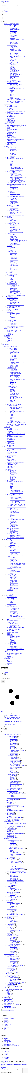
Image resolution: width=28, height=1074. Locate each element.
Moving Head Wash (15, 52)
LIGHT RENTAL (11, 45)
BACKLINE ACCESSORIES (14, 817)
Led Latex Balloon (14, 178)
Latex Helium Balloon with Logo (18, 177)
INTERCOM (10, 144)
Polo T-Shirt (13, 220)
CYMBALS (10, 109)
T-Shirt (11, 219)
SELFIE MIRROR (11, 142)
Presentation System (15, 29)
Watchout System (14, 71)
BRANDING (10, 157)
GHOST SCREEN (11, 137)
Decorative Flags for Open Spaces (18, 240)
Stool (11, 164)
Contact (6, 1053)
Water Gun (12, 213)
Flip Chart (12, 156)
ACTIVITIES (7, 296)
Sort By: (3, 713)
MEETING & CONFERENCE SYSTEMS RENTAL (14, 82)
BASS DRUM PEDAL (13, 107)
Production (6, 1021)
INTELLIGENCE (14, 302)
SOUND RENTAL (12, 25)
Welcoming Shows (14, 285)
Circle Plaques (13, 258)
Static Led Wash (14, 53)
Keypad (12, 87)
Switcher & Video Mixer (16, 74)
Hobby (11, 271)
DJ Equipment (13, 31)
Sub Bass (12, 36)
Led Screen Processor (15, 788)
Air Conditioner (14, 208)
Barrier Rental (13, 201)
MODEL (9, 333)
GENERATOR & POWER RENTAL (16, 101)
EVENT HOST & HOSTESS (14, 330)
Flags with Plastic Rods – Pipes (17, 241)
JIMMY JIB (10, 133)
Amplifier (12, 38)
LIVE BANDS (10, 275)
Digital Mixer (13, 26)
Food (11, 268)
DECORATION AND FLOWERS (15, 158)
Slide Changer (13, 73)
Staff (5, 1028)
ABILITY (12, 303)
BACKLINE (7, 104)
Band (11, 279)
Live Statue (13, 286)
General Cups (13, 253)
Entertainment (7, 1024)
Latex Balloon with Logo (16, 175)
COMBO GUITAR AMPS (13, 819)
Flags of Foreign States (15, 244)
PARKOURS (10, 299)
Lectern (12, 151)
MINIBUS (9, 340)
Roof (11, 95)
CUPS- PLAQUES (11, 251)
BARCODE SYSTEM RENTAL (15, 326)
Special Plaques (14, 260)
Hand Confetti (13, 230)
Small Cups (13, 254)
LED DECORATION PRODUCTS (16, 182)
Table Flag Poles (14, 239)
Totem (11, 92)
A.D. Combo (7, 1040)
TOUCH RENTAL (12, 320)
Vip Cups (12, 255)
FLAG (8, 233)
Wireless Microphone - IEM (17, 750)
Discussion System (14, 85)
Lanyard (12, 264)
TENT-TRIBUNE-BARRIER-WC (15, 196)
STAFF (5, 329)
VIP (8, 341)
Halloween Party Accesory (16, 232)
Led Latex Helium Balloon (16, 180)
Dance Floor (13, 149)
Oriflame (6, 1038)
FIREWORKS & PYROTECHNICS (16, 99)
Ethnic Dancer (13, 288)
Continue (9, 1072)
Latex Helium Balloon (15, 174)
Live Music (13, 277)
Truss (11, 91)
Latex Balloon (13, 173)
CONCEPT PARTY (12, 274)
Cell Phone (12, 317)
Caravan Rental (14, 202)
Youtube (6, 1058)
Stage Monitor (13, 33)
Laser (11, 57)
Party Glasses (13, 225)
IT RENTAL (10, 312)
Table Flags (13, 236)
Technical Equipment (9, 1018)
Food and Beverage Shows (16, 293)
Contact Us (6, 11)
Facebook (6, 1056)
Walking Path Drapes (15, 167)
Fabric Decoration (14, 189)
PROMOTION (7, 216)
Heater (11, 206)
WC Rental (12, 203)
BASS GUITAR (11, 116)
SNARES (9, 108)
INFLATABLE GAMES (13, 309)
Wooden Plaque (14, 262)
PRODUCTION (8, 123)
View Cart (3, 1072)
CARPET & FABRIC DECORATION (16, 184)
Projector (12, 66)
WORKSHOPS (11, 307)
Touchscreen (13, 324)
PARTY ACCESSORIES (13, 223)
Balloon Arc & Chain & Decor (17, 181)
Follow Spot (13, 59)
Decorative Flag (14, 237)
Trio (11, 278)
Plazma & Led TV (14, 70)
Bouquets (12, 192)
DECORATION (8, 146)
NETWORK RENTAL (13, 327)
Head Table (13, 154)
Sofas (11, 166)
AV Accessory (13, 80)
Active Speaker (14, 35)
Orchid (11, 195)
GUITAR (9, 112)
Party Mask (13, 226)
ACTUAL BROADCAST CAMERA (16, 125)
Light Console (13, 46)
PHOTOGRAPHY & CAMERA (15, 126)
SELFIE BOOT (11, 143)
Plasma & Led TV (14, 781)
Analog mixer (13, 28)
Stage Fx (12, 60)
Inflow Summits (8, 1042)
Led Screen (13, 64)
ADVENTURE (14, 300)
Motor (11, 97)
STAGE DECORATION (13, 840)
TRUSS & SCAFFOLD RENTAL (15, 88)
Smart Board (13, 77)
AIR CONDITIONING (13, 205)
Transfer (6, 1030)
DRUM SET (10, 105)
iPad (11, 316)
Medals (12, 261)
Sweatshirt (12, 222)
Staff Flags (12, 234)
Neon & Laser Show (15, 291)
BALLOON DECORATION (14, 171)
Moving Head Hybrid (15, 50)
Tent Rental (13, 198)
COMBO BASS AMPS (13, 820)
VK (21, 1064)
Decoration (6, 1022)
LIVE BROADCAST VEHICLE (15, 139)
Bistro (11, 163)
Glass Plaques (13, 257)
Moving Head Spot (14, 47)
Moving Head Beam (15, 49)
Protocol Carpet (14, 187)
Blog (5, 10)
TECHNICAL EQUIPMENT (11, 24)
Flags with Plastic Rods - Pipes (11, 1004)
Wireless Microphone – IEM (17, 39)
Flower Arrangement (15, 194)
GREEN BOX (10, 136)
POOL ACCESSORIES (13, 210)
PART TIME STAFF (12, 331)
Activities (6, 1025)
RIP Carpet (12, 185)
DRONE (9, 130)
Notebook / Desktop (15, 313)
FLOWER (9, 191)
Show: (2, 728)
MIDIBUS (9, 338)
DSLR (8, 128)
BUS (8, 337)
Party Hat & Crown (15, 229)
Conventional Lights (15, 55)
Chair (11, 161)
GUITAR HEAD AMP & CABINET (16, 111)
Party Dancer (13, 289)
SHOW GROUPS (11, 281)
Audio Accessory (14, 43)
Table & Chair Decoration (16, 168)
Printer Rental (13, 314)
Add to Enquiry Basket (9, 724)
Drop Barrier (13, 188)
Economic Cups (14, 265)
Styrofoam (12, 153)
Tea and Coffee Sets (15, 270)
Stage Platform (13, 150)
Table (11, 160)
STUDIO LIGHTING (12, 140)
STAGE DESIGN (11, 147)
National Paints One (9, 1044)
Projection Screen (14, 76)
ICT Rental (6, 1027)
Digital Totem (13, 323)
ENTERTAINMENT (9, 272)
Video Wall (12, 67)
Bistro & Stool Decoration (16, 170)
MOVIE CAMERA (12, 129)
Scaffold (12, 94)
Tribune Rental (13, 199)
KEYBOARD (10, 118)
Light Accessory (14, 62)
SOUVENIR (10, 267)
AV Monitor (13, 69)
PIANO (9, 119)
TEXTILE (9, 218)
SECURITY (10, 334)
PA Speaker (13, 32)
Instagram (6, 1057)
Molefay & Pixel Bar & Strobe (17, 56)
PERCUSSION (11, 121)
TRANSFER (7, 336)
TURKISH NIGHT (12, 282)
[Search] (17, 5)
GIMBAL (9, 135)
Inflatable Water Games (15, 212)
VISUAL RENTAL (12, 63)
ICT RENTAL (7, 310)
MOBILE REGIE (11, 132)
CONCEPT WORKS (12, 298)
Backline (6, 1020)
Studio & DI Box (14, 42)
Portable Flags (13, 243)
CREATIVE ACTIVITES (13, 306)
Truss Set (12, 90)
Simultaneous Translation (16, 84)
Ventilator (12, 209)
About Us (6, 8)
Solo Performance (14, 292)
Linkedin (6, 1054)
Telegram (24, 1064)
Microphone (13, 40)
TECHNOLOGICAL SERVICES (15, 305)
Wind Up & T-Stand (15, 98)
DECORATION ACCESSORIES (15, 215)
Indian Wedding (8, 1041)
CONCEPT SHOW (12, 284)
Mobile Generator (14, 102)
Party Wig (12, 227)
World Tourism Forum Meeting (11, 1045)
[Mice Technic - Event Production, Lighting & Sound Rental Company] (5, 1)
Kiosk (11, 78)
